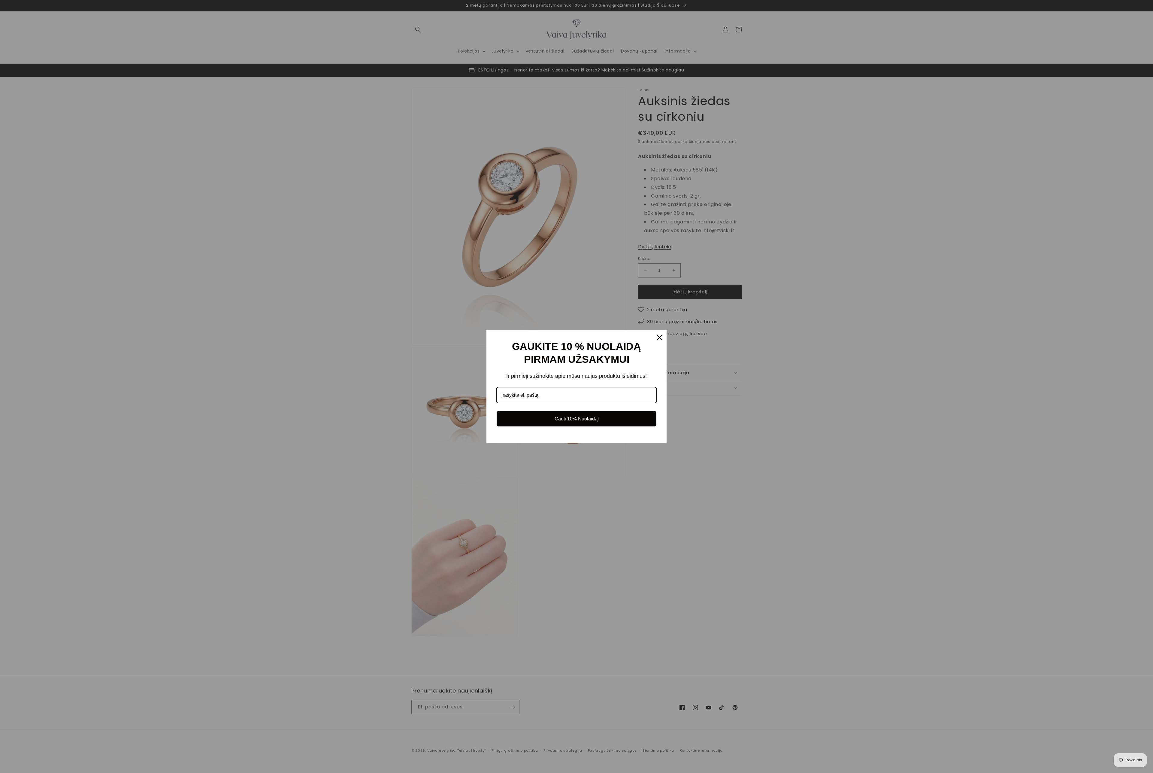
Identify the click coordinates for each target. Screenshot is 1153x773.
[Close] (659, 337)
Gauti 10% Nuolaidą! (577, 418)
